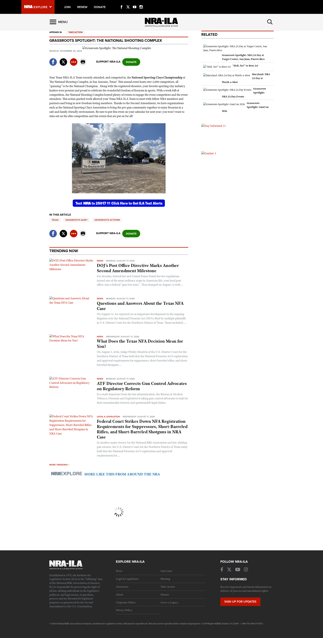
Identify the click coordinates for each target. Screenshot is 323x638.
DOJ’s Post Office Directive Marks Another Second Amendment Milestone (138, 268)
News (100, 260)
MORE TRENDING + (59, 464)
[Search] (270, 22)
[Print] (83, 64)
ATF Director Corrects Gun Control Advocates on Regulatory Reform (142, 386)
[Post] (63, 59)
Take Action (75, 32)
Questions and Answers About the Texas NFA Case (140, 305)
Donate (165, 594)
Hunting (165, 578)
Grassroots (122, 586)
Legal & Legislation (108, 416)
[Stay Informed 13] (213, 126)
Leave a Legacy (169, 602)
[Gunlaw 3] (208, 153)
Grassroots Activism (107, 220)
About (119, 594)
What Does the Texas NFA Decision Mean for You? (140, 343)
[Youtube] (134, 2)
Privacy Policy (124, 610)
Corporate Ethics (126, 602)
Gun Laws (166, 571)
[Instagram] (141, 2)
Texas (55, 220)
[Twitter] (128, 2)
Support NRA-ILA (108, 61)
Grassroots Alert (76, 220)
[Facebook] (121, 2)
